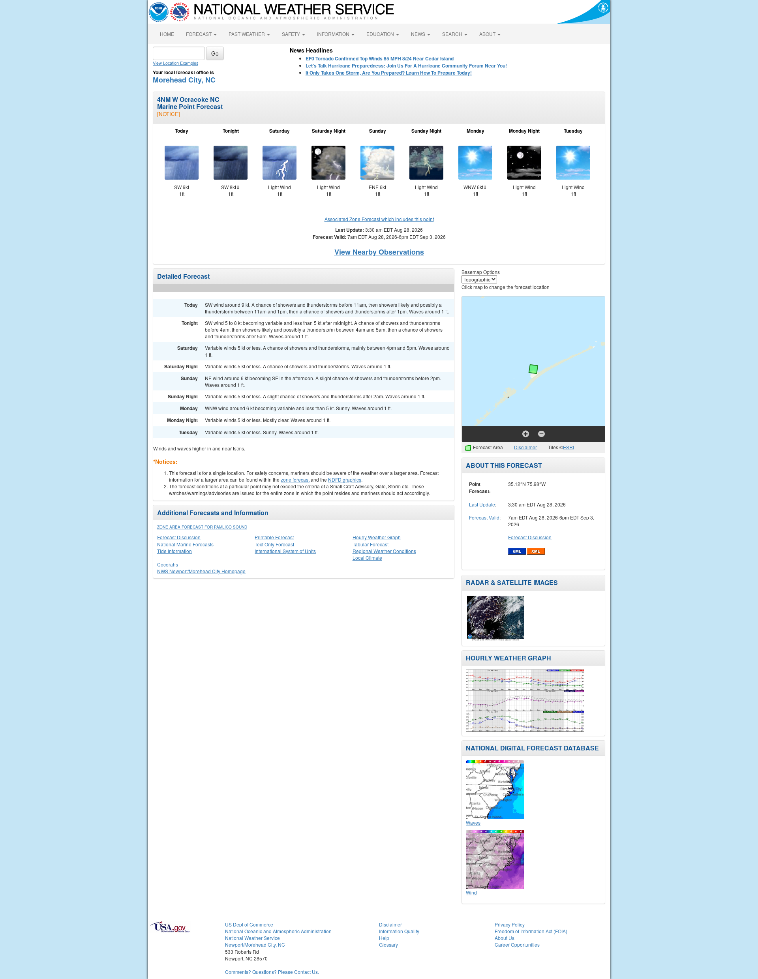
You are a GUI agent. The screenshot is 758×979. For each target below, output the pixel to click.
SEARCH (452, 33)
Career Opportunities (517, 944)
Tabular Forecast (370, 544)
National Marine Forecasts (185, 544)
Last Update (482, 504)
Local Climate (367, 557)
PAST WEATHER (247, 33)
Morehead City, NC (184, 80)
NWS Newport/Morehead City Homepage (201, 571)
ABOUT (488, 33)
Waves (473, 822)
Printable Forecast (274, 537)
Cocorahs (167, 564)
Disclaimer (525, 447)
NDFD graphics (344, 479)
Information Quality (399, 931)
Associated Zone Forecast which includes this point (379, 219)
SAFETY (291, 33)
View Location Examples (175, 63)
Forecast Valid (484, 517)
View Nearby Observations (379, 252)
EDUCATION (380, 33)
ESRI (568, 447)
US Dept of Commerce (249, 924)
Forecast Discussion (179, 537)
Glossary (388, 944)
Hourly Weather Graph (377, 537)
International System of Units (285, 551)
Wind (471, 892)
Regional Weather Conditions (384, 551)
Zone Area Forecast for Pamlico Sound (202, 527)
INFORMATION (334, 33)
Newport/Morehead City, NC (255, 944)
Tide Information (174, 551)
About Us (504, 937)
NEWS (418, 33)
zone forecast (295, 479)
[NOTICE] (168, 114)
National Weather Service (252, 937)
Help (384, 937)
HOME (167, 33)
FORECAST (199, 33)
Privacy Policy (510, 924)
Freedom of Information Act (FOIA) (531, 931)
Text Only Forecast (274, 544)
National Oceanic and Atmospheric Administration (278, 931)
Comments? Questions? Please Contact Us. (272, 971)
